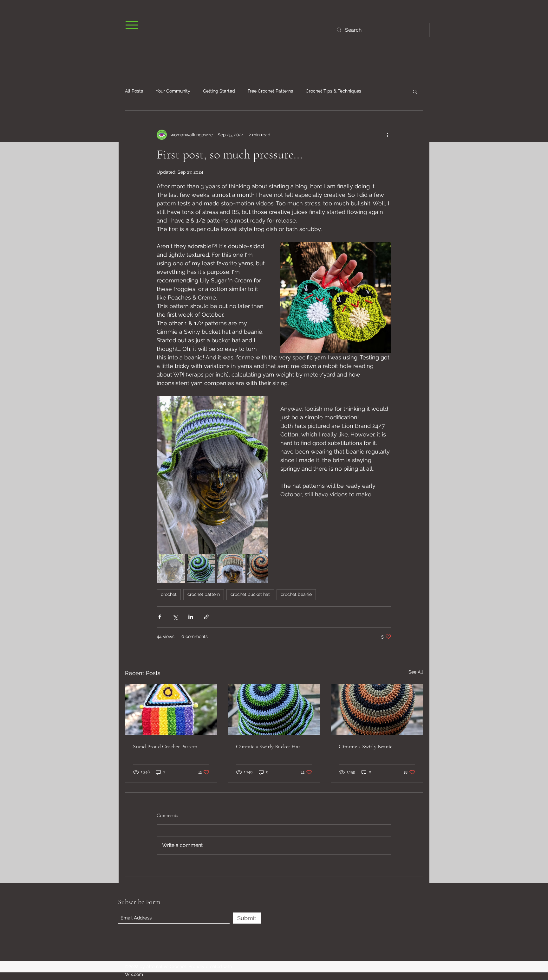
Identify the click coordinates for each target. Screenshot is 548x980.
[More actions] (387, 135)
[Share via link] (206, 617)
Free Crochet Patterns (270, 90)
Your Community (173, 90)
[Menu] (131, 25)
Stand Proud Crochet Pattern (165, 746)
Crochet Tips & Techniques (333, 90)
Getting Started (219, 90)
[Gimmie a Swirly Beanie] (377, 709)
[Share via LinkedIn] (191, 617)
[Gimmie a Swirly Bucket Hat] (274, 709)
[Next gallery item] (260, 475)
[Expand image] (212, 475)
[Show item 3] (231, 568)
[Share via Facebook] (160, 617)
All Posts (134, 90)
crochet (169, 594)
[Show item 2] (201, 568)
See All (415, 671)
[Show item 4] (261, 568)
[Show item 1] (171, 568)
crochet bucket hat (250, 594)
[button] (415, 91)
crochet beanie (296, 594)
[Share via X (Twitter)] (175, 617)
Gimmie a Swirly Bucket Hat (268, 746)
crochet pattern (203, 594)
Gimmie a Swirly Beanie (365, 746)
